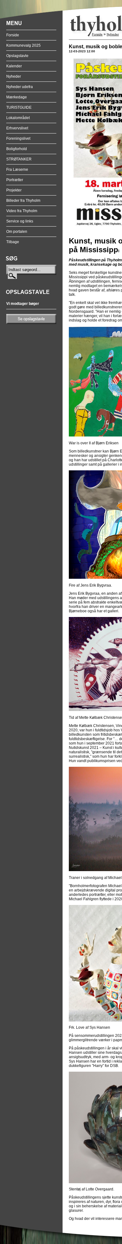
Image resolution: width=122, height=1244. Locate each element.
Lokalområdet (18, 118)
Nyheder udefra (19, 87)
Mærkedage (16, 97)
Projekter (14, 190)
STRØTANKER (19, 159)
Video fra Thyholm (21, 211)
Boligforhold (16, 149)
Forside (12, 35)
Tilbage (12, 242)
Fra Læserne (17, 169)
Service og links (19, 221)
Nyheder (13, 76)
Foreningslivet (18, 138)
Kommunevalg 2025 (23, 45)
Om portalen (16, 231)
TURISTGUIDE (19, 107)
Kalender (14, 66)
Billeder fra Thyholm (23, 200)
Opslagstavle (17, 56)
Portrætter (14, 180)
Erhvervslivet (17, 128)
